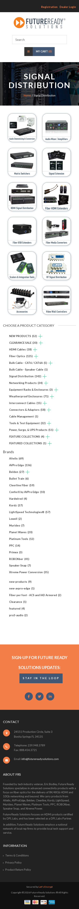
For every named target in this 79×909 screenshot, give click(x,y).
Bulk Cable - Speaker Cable (28, 369)
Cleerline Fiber (21, 485)
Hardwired (18, 498)
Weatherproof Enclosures (28, 396)
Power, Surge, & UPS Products (31, 429)
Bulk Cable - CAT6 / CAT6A (28, 362)
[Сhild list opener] (40, 336)
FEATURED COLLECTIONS (27, 443)
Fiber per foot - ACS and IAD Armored (35, 595)
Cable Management (23, 416)
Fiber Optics (21, 356)
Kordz (16, 505)
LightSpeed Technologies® (29, 512)
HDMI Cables (20, 349)
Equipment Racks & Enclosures (31, 389)
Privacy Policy (13, 862)
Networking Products (26, 383)
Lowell (15, 518)
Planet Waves (20, 532)
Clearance (17, 601)
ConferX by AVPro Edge (27, 492)
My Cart (44, 51)
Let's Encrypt (46, 886)
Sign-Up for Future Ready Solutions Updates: (39, 662)
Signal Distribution (25, 376)
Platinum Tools (21, 538)
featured (17, 608)
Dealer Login (68, 7)
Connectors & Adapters (27, 409)
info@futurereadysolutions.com (40, 759)
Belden (16, 471)
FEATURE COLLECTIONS (26, 436)
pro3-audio (18, 615)
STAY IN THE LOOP (41, 678)
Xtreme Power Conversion (29, 572)
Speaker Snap (20, 565)
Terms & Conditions (17, 855)
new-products (20, 581)
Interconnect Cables (25, 403)
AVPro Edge (20, 465)
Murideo (16, 525)
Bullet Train (19, 478)
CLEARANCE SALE (23, 342)
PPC (14, 545)
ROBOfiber (19, 559)
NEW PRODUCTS (23, 336)
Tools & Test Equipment (27, 423)
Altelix (16, 458)
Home (27, 95)
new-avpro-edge (21, 588)
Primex (15, 552)
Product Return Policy (18, 869)
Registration (49, 7)
